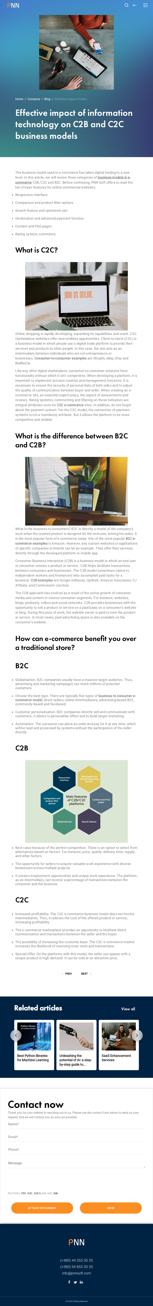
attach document (42, 1208)
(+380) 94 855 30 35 (76, 1267)
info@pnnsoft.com (76, 1273)
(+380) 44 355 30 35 (76, 1260)
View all (128, 1009)
